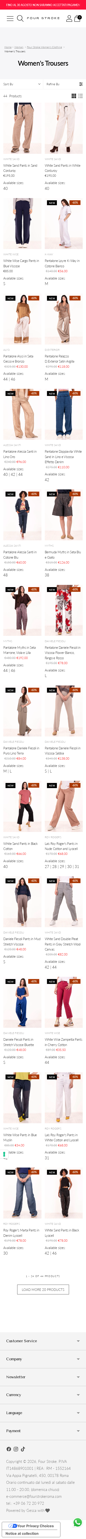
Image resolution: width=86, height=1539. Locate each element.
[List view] (80, 96)
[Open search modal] (20, 18)
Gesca (31, 1510)
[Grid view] (74, 96)
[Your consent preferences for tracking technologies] (4, 1154)
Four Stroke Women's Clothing (44, 47)
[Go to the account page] (69, 18)
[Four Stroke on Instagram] (16, 1449)
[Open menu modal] (10, 18)
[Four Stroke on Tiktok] (23, 1449)
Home (7, 47)
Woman (18, 47)
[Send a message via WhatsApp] (78, 1522)
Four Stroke (47, 1461)
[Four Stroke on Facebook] (8, 1449)
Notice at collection (22, 1533)
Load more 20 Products (43, 1290)
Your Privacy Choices (35, 1526)
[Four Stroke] (43, 18)
